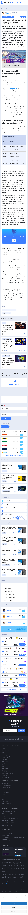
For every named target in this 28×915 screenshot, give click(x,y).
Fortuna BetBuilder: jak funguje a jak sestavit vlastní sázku (8, 477)
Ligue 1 (3, 799)
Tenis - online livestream (8, 820)
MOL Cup (4, 805)
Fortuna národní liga (6, 803)
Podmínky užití (8, 889)
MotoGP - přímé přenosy (8, 825)
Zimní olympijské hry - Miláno (9, 811)
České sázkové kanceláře (10, 507)
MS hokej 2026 (5, 750)
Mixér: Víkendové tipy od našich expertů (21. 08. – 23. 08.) (9, 529)
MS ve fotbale (5, 783)
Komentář (3, 394)
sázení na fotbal (6, 313)
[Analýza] (25, 641)
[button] (26, 895)
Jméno (3, 405)
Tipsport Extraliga (6, 756)
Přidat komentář (6, 418)
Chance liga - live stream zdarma (10, 818)
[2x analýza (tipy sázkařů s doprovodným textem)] (25, 651)
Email (2, 411)
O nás (6, 883)
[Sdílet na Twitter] (23, 16)
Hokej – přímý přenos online (8, 815)
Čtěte (14, 240)
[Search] (17, 2)
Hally (5, 350)
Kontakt (10, 891)
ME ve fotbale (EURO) (7, 785)
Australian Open (6, 757)
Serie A (3, 798)
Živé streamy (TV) (6, 841)
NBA (3, 764)
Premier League (13, 88)
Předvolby (14, 911)
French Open (5, 761)
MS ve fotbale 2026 (7, 339)
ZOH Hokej (4, 748)
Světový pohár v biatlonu (8, 773)
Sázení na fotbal (5, 8)
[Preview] (22, 672)
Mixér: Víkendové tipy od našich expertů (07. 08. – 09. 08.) (8, 571)
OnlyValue (7, 13)
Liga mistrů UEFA (6, 790)
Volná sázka (6, 849)
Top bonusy (5, 845)
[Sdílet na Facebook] (21, 16)
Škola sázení (7, 504)
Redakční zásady (22, 889)
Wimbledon (4, 759)
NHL (3, 752)
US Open (4, 763)
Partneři (16, 891)
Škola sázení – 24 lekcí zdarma (9, 833)
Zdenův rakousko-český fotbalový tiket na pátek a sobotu (8, 561)
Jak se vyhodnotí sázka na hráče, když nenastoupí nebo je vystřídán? (8, 487)
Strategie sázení (8, 514)
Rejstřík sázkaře (6, 518)
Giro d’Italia (4, 772)
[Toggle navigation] (25, 2)
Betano (4, 322)
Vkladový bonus (19, 849)
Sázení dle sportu (21, 7)
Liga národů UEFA (6, 789)
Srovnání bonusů (8, 510)
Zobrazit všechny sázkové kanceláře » (14, 455)
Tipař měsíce (12, 629)
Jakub (5, 334)
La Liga (3, 796)
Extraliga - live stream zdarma (9, 816)
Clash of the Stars (6, 777)
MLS (3, 766)
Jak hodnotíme (5, 891)
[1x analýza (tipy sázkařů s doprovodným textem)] (25, 641)
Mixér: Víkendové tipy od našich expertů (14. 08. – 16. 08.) (9, 550)
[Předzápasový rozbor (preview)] (22, 672)
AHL (3, 754)
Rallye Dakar (5, 775)
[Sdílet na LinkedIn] (25, 16)
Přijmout (14, 903)
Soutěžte (4, 629)
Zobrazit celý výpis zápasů (14, 689)
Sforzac (9, 610)
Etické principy (15, 889)
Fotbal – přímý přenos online (8, 813)
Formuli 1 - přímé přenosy (8, 823)
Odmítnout (14, 907)
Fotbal (4, 310)
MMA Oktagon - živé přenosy (9, 822)
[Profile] (20, 3)
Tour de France (5, 768)
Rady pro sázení (12, 7)
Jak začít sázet (7, 500)
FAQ (13, 891)
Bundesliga (4, 794)
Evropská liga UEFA (6, 787)
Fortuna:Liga (5, 801)
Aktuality (4, 7)
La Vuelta (4, 770)
